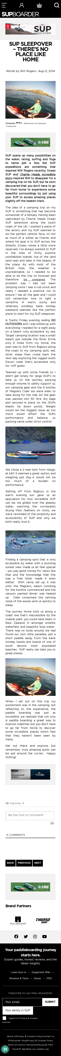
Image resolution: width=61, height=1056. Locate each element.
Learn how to (18, 972)
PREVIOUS (24, 863)
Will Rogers (28, 71)
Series (37, 979)
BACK (10, 863)
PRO (49, 979)
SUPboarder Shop (17, 1041)
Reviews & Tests (18, 979)
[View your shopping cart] (39, 5)
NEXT (37, 863)
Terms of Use (14, 1045)
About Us (11, 1036)
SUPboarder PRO (44, 1045)
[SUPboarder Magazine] (20, 14)
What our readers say (37, 1049)
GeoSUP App (19, 1049)
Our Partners (28, 1045)
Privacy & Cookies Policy (29, 1036)
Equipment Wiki (41, 972)
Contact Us (48, 1036)
